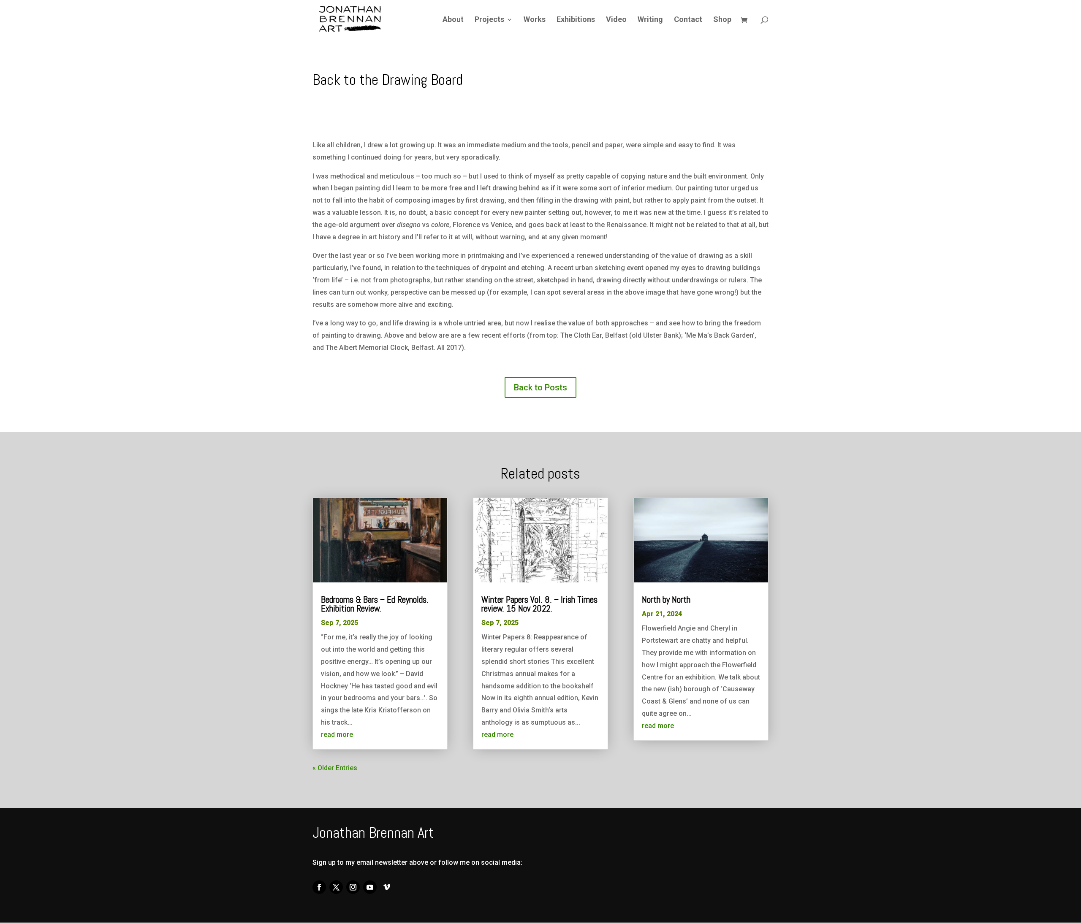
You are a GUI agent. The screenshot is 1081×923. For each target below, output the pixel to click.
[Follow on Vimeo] (387, 887)
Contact (688, 20)
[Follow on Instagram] (353, 887)
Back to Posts (540, 387)
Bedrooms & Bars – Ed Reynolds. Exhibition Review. (375, 604)
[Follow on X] (336, 887)
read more (337, 735)
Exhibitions (576, 20)
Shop (722, 20)
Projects (489, 20)
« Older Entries (334, 768)
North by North (666, 599)
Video (616, 20)
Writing (650, 20)
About (453, 20)
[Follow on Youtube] (370, 887)
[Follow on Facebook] (319, 887)
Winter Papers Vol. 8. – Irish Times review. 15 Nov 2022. (539, 604)
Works (535, 20)
